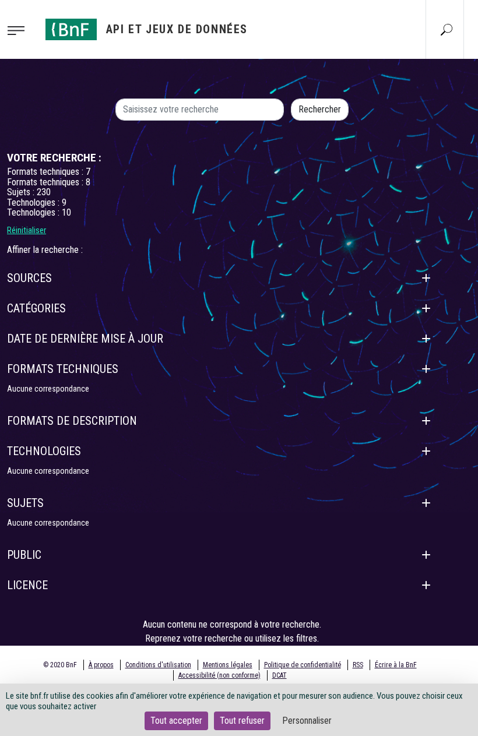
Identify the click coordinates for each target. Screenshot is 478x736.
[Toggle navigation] (19, 29)
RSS (358, 665)
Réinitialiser (26, 230)
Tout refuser (242, 720)
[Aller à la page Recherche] (446, 29)
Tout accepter (176, 720)
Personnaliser (307, 720)
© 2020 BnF (60, 665)
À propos (101, 665)
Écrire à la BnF (396, 665)
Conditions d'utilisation (158, 665)
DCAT (279, 675)
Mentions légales (227, 665)
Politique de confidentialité (302, 665)
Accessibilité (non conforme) (219, 675)
